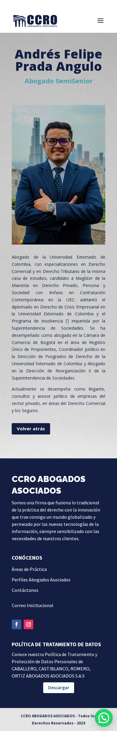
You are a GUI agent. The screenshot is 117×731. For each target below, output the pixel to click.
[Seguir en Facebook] (16, 624)
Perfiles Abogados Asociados (41, 580)
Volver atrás (31, 428)
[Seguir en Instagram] (28, 624)
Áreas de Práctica (29, 569)
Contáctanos (25, 590)
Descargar (58, 687)
